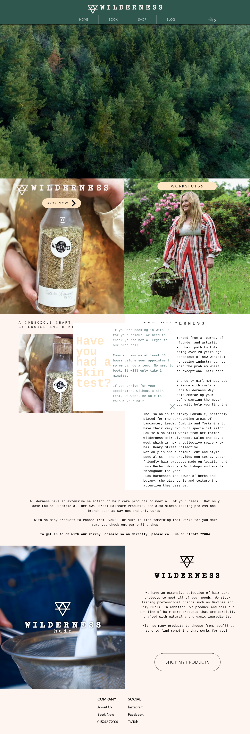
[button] (172, 406)
